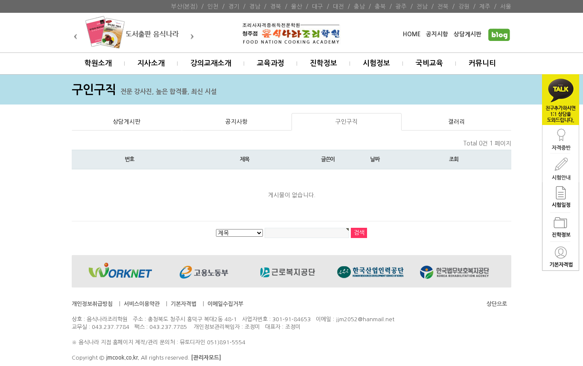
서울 (505, 6)
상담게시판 (467, 34)
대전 (338, 6)
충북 (380, 6)
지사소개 (151, 63)
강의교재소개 (210, 63)
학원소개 (98, 63)
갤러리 (456, 122)
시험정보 (376, 63)
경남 (254, 6)
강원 (463, 6)
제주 (484, 6)
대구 (317, 6)
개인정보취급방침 (92, 304)
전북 (443, 6)
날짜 (374, 159)
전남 (422, 6)
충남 (359, 6)
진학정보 (323, 63)
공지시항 (437, 34)
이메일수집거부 (225, 304)
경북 (275, 6)
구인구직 (346, 122)
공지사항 (236, 122)
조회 (453, 159)
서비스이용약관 (142, 304)
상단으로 (497, 304)
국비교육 (429, 63)
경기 (233, 6)
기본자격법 (183, 304)
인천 (213, 6)
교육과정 (270, 63)
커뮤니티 (482, 63)
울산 (296, 6)
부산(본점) (184, 6)
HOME (411, 34)
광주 (401, 6)
